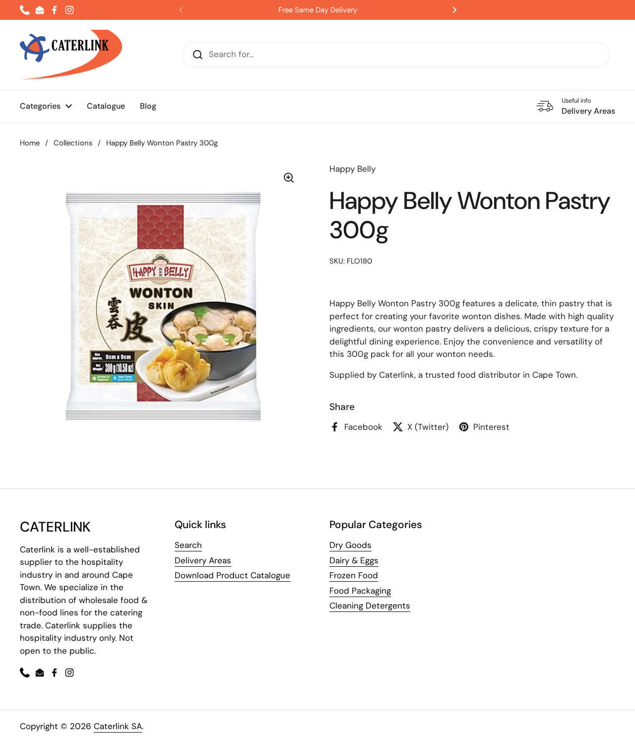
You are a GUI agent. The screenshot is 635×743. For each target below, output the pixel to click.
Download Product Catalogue (232, 575)
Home (30, 143)
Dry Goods (350, 545)
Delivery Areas (203, 560)
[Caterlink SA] (71, 54)
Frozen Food (353, 575)
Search (188, 545)
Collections (73, 143)
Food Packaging (360, 590)
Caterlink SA (118, 726)
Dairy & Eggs (354, 560)
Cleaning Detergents (369, 605)
